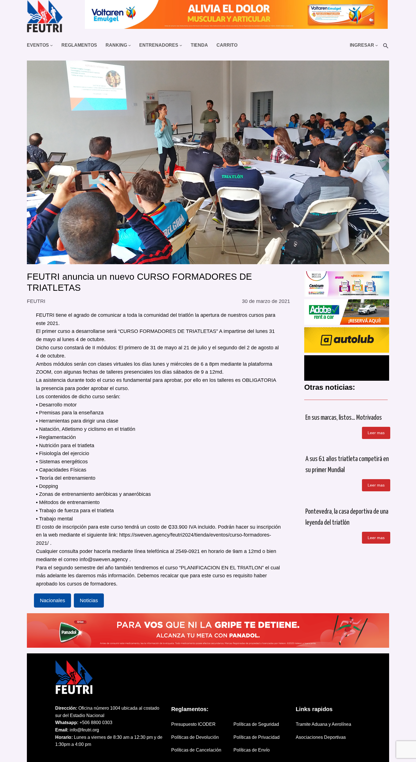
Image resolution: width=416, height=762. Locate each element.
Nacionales (52, 600)
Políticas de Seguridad (256, 724)
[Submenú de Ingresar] (376, 45)
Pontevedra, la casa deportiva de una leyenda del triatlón (346, 517)
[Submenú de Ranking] (129, 45)
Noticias (89, 600)
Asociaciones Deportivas (321, 737)
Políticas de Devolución (195, 737)
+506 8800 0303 (96, 722)
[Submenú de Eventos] (51, 45)
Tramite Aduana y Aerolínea (323, 724)
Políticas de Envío (251, 750)
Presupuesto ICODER (193, 724)
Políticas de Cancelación (196, 750)
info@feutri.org (84, 729)
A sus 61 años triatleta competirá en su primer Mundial (347, 464)
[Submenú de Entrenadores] (180, 45)
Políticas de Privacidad (256, 737)
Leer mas (376, 432)
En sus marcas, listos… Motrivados (343, 417)
